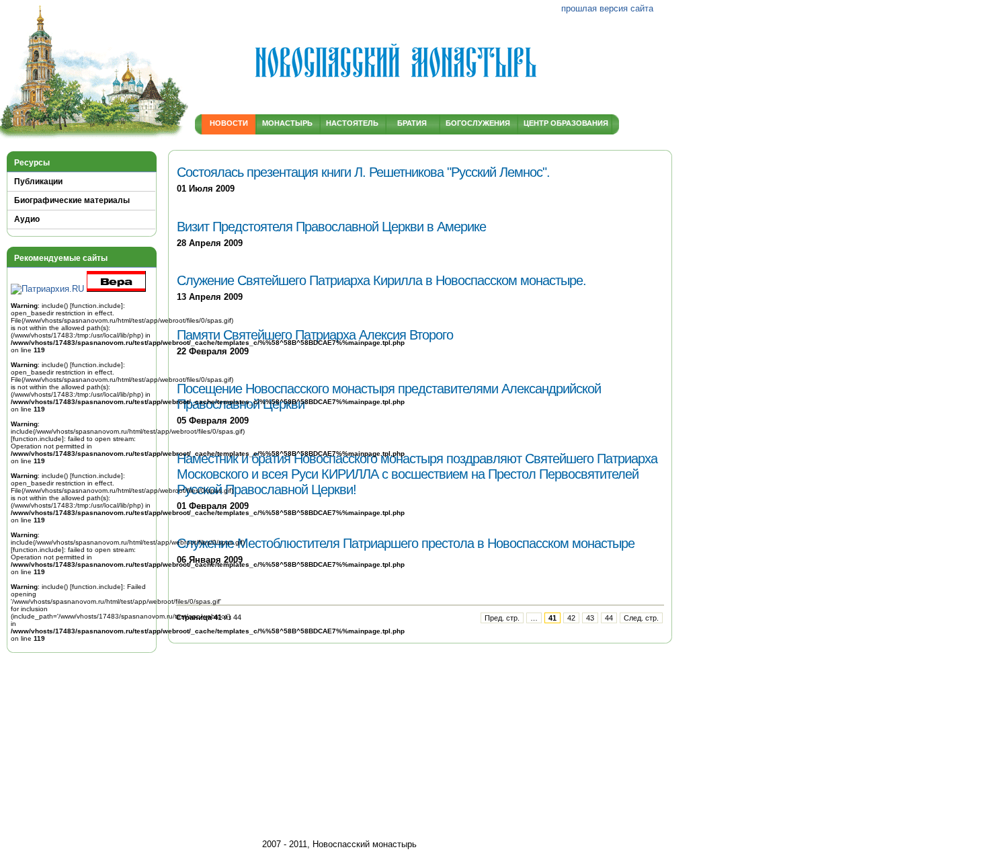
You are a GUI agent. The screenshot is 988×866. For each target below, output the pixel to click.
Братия (412, 123)
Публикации (38, 181)
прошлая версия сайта (607, 8)
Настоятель (352, 123)
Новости (229, 123)
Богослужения (478, 123)
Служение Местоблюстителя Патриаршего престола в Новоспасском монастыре (405, 543)
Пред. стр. (502, 618)
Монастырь (287, 123)
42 (571, 618)
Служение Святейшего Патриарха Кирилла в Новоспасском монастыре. (381, 280)
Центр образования (564, 123)
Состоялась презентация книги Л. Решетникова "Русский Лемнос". (363, 172)
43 (590, 618)
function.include (96, 305)
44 (609, 618)
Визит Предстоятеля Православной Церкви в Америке (331, 226)
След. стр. (641, 618)
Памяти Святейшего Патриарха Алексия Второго (315, 334)
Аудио (27, 219)
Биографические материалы (72, 200)
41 (552, 618)
